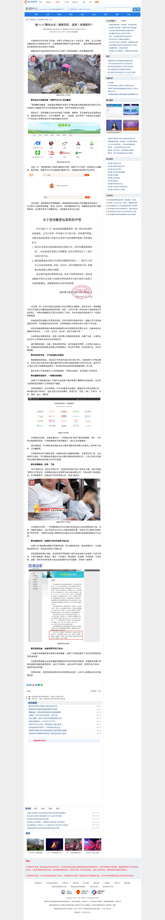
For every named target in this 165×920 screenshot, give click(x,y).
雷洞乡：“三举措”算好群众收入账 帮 (119, 147)
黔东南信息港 (86, 912)
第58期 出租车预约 (114, 178)
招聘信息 (76, 883)
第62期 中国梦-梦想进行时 (116, 166)
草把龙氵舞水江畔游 (92, 853)
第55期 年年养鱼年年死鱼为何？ (118, 187)
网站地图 (127, 883)
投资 (54, 306)
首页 (40, 2)
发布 (105, 14)
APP (90, 2)
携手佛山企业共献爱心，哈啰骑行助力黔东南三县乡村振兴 (46, 822)
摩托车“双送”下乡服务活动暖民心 (119, 39)
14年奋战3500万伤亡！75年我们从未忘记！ (45, 727)
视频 (48, 366)
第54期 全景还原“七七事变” (116, 189)
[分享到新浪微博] (33, 685)
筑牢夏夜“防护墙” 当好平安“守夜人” (120, 33)
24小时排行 (111, 21)
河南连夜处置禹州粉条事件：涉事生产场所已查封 (48, 696)
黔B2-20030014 (79, 909)
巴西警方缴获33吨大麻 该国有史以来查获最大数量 (48, 730)
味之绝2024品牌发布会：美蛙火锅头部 (125, 208)
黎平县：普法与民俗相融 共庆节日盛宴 (120, 153)
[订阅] (97, 1)
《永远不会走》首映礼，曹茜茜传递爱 (125, 203)
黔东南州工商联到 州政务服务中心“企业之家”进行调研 (44, 816)
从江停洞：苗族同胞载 (35, 853)
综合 (94, 14)
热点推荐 (109, 159)
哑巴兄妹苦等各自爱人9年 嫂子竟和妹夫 (121, 66)
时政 (59, 14)
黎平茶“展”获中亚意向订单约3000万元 (43, 706)
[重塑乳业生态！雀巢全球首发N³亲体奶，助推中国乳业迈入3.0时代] (131, 109)
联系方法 (65, 883)
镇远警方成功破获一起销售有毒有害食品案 (122, 27)
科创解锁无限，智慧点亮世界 (118, 48)
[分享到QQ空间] (30, 685)
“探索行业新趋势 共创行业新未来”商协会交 (121, 138)
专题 (83, 2)
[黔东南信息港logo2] (31, 2)
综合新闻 (40, 19)
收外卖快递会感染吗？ (114, 132)
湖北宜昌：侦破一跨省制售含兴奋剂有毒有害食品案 (48, 699)
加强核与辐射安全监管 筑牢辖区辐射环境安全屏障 (43, 828)
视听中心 (75, 2)
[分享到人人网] (39, 685)
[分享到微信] (42, 685)
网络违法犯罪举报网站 (78, 887)
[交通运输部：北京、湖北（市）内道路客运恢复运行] (131, 125)
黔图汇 (58, 2)
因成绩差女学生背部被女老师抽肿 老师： (121, 61)
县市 (82, 14)
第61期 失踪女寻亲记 (114, 169)
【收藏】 (29, 691)
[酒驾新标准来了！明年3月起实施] (114, 109)
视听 (117, 14)
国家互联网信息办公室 (59, 887)
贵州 (35, 808)
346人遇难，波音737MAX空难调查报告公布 (45, 718)
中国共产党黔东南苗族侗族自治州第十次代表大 (123, 88)
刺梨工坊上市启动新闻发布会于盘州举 (125, 206)
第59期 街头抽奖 (113, 175)
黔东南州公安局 (108, 887)
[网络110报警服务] (67, 892)
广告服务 (107, 883)
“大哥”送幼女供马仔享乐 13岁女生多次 (120, 63)
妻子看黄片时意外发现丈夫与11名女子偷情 (122, 72)
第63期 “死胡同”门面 (114, 163)
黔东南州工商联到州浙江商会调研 (38, 819)
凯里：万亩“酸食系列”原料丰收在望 (120, 36)
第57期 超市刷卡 (113, 181)
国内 (46, 19)
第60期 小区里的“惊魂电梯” (116, 172)
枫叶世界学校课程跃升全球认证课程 (124, 214)
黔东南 (28, 808)
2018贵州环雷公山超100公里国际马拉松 (121, 85)
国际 (50, 808)
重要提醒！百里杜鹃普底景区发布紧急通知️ (45, 712)
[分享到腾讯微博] (36, 685)
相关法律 (96, 883)
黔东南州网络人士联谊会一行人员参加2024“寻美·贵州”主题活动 (47, 825)
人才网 (66, 2)
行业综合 (109, 195)
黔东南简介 (38, 883)
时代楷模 (111, 83)
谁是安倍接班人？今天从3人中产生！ (43, 721)
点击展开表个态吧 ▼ (40, 740)
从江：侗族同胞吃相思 (73, 853)
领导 (71, 14)
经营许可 (117, 883)
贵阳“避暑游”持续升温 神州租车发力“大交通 (123, 45)
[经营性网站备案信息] (82, 892)
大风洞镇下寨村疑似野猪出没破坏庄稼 (121, 30)
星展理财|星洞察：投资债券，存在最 (124, 200)
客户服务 (86, 883)
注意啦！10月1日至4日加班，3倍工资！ (44, 715)
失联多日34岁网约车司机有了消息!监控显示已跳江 (48, 733)
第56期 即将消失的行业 (115, 184)
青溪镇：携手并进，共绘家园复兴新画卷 (121, 150)
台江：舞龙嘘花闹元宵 (54, 853)
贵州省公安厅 (94, 887)
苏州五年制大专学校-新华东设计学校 (124, 211)
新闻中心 (49, 2)
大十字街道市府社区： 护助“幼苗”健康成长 (121, 144)
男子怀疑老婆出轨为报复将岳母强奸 (119, 69)
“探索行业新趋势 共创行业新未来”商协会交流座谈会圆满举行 (46, 813)
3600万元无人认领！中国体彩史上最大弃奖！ (46, 724)
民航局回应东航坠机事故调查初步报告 (43, 709)
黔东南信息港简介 (52, 883)
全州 (47, 14)
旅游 (57, 808)
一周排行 (123, 21)
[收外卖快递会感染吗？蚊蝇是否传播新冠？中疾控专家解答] (114, 125)
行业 (129, 14)
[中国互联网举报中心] (98, 892)
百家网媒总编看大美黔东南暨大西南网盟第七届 (123, 94)
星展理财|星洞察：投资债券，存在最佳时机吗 (122, 141)
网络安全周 (111, 91)
